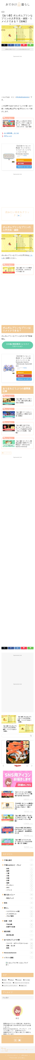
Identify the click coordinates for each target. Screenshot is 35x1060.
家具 (19, 948)
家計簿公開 (19, 935)
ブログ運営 (19, 916)
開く (19, 215)
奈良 (19, 868)
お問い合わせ (24, 1055)
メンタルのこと (19, 914)
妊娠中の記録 (19, 927)
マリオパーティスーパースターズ (21, 982)
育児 (18, 903)
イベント (19, 890)
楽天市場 (21, 163)
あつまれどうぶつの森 (18, 940)
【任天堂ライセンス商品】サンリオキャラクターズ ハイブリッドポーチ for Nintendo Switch (23, 150)
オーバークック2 (7, 982)
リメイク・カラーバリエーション (19, 943)
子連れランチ (23, 985)
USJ (19, 887)
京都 (19, 878)
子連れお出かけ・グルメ (18, 865)
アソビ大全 (27, 980)
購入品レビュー (18, 894)
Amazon (21, 160)
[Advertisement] (17, 75)
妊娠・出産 (18, 921)
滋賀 (19, 883)
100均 (5, 980)
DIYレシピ (8, 136)
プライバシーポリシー (12, 1055)
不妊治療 (19, 924)
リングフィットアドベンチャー (10, 985)
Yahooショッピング (24, 167)
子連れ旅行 (18, 860)
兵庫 (19, 880)
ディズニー (19, 885)
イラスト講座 (18, 957)
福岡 (19, 871)
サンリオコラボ (6, 453)
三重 (19, 873)
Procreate (19, 980)
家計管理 (18, 931)
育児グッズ (19, 898)
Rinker (25, 155)
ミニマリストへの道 (19, 911)
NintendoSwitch (18, 953)
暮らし (18, 908)
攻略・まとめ (19, 945)
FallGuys (12, 980)
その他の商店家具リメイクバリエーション (17, 345)
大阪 (19, 875)
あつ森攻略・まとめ (11, 133)
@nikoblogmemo (22, 97)
